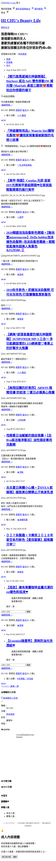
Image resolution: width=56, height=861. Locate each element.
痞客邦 (19, 110)
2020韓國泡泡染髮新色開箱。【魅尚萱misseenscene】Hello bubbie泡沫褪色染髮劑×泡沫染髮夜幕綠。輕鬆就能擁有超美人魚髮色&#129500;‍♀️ (30, 241)
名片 (8, 65)
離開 (15, 857)
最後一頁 (14, 686)
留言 (24, 110)
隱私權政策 (46, 823)
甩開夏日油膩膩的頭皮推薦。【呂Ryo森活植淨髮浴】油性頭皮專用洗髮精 (29, 440)
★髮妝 (20, 274)
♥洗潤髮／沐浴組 (25, 679)
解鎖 (28, 612)
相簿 (8, 59)
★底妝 (20, 625)
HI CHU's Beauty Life (21, 20)
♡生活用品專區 (24, 165)
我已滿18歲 (6, 857)
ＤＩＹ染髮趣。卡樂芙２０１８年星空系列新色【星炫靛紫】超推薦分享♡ (29, 540)
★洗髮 (20, 472)
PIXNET (12, 823)
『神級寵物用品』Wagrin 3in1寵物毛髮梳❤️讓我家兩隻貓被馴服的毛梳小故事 (30, 135)
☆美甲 (20, 217)
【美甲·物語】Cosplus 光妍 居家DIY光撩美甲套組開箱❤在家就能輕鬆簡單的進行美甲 (29, 185)
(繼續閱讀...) (6, 105)
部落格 (9, 62)
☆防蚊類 (21, 420)
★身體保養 (22, 520)
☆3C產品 (21, 115)
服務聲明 (28, 826)
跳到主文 (5, 27)
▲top (3, 120)
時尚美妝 (22, 54)
